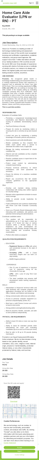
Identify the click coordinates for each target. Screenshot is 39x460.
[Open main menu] (37, 3)
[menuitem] (9, 3)
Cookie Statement (10, 443)
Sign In (31, 3)
